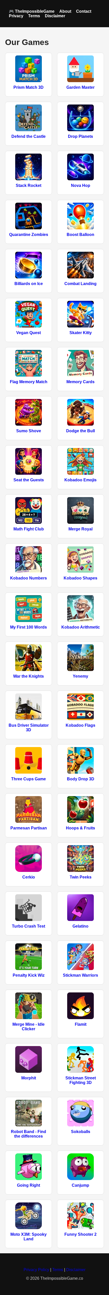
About (65, 11)
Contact (83, 11)
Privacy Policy (36, 1270)
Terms (34, 16)
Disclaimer (55, 16)
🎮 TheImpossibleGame (32, 11)
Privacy (16, 16)
